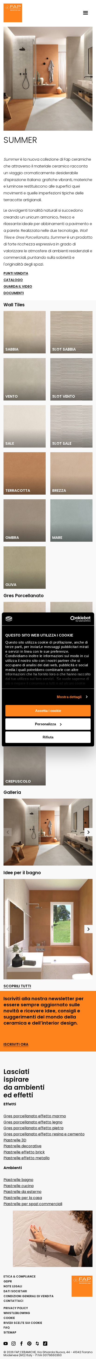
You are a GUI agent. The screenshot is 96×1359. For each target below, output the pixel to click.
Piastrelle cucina (18, 1186)
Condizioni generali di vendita (28, 1296)
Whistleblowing (16, 1313)
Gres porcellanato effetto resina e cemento (44, 1134)
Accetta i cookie (48, 711)
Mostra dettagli (69, 697)
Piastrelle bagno (18, 1179)
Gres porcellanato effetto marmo (34, 1116)
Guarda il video (17, 286)
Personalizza (45, 724)
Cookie (9, 1318)
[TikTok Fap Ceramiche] (45, 1344)
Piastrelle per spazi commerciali (32, 1204)
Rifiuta (48, 737)
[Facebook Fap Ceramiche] (21, 1344)
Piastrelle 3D (14, 1140)
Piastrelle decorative (22, 1146)
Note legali (12, 1286)
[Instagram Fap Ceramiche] (13, 1344)
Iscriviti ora (15, 1044)
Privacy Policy (15, 1308)
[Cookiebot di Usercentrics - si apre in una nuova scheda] (70, 619)
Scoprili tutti (17, 986)
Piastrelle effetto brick (24, 1152)
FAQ (6, 1327)
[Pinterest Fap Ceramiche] (29, 1344)
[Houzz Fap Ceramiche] (37, 1344)
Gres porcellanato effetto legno (32, 1122)
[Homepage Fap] (12, 13)
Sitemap (9, 1332)
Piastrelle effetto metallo (26, 1158)
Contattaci (13, 1301)
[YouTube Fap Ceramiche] (5, 1344)
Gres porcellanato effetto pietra (33, 1128)
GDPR (7, 1281)
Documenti (13, 293)
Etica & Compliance (19, 1276)
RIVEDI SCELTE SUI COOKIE (22, 1323)
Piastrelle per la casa (22, 1197)
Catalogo (13, 280)
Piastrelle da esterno (22, 1191)
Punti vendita (15, 273)
